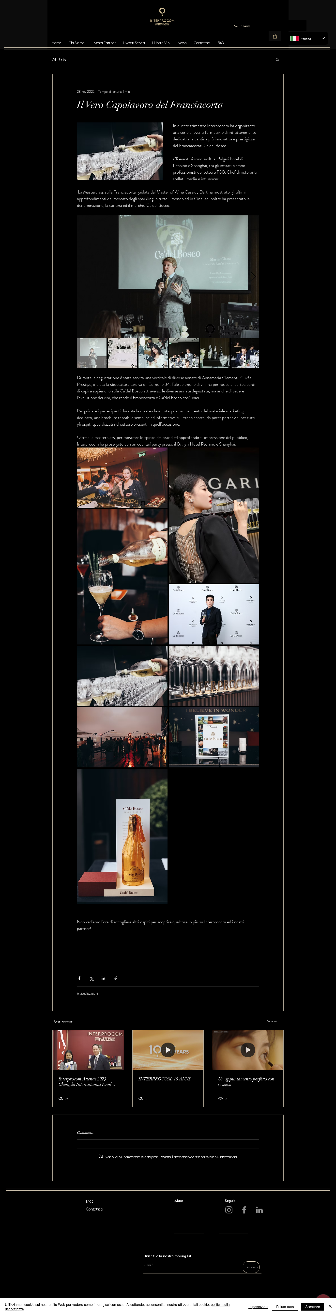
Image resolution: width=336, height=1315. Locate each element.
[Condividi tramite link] (115, 978)
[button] (275, 36)
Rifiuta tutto (285, 1306)
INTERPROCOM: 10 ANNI (164, 1079)
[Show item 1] (92, 353)
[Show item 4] (184, 353)
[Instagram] (229, 1210)
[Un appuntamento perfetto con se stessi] (247, 1050)
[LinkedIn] (259, 1210)
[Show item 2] (122, 353)
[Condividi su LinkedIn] (103, 978)
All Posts (59, 59)
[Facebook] (244, 1210)
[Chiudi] (330, 1306)
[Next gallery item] (253, 277)
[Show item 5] (214, 353)
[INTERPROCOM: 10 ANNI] (168, 1050)
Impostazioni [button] (258, 1306)
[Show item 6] (245, 353)
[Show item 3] (153, 353)
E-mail (147, 1264)
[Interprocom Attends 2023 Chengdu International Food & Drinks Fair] (88, 1050)
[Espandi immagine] (168, 276)
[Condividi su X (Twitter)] (91, 978)
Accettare (312, 1306)
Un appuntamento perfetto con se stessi (246, 1081)
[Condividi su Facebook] (79, 978)
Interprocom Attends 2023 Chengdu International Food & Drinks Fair (87, 1081)
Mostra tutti (275, 1020)
